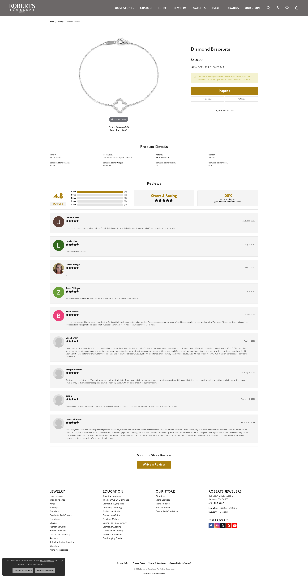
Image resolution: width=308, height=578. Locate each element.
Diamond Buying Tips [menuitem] (113, 504)
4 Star (73, 195)
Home (52, 22)
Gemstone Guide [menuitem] (111, 515)
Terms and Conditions (167, 511)
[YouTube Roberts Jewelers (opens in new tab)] (234, 525)
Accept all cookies (45, 570)
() (125, 192)
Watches (199, 8)
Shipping (207, 99)
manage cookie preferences (31, 564)
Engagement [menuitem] (56, 496)
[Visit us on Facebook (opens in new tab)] (211, 525)
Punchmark (159, 573)
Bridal (163, 8)
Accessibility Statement (180, 563)
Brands (233, 8)
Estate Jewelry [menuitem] (58, 531)
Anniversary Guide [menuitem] (112, 534)
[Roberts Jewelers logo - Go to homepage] (23, 7)
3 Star (73, 198)
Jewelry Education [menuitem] (112, 496)
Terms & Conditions (157, 563)
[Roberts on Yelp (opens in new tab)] (228, 525)
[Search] (268, 8)
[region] (119, 75)
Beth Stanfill (73, 312)
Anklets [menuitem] (54, 538)
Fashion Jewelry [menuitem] (58, 527)
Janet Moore (72, 218)
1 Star (73, 205)
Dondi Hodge (73, 265)
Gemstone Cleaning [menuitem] (113, 531)
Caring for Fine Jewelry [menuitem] (115, 523)
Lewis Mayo (72, 241)
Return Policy (123, 563)
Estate (216, 8)
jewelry (60, 22)
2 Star (73, 201)
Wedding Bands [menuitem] (57, 500)
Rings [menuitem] (52, 504)
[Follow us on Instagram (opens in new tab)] (217, 525)
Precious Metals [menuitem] (111, 519)
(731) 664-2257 (118, 130)
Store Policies (163, 504)
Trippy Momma (74, 370)
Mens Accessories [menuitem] (59, 550)
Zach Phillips (73, 288)
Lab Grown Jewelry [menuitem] (60, 534)
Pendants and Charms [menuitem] (61, 515)
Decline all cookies (22, 570)
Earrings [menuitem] (54, 508)
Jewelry (180, 8)
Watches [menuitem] (54, 546)
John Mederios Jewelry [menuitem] (62, 542)
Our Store (253, 8)
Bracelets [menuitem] (55, 511)
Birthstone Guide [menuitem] (111, 511)
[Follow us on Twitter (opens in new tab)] (223, 525)
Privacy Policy (163, 508)
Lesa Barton (72, 338)
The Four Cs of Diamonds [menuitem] (116, 500)
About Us (161, 496)
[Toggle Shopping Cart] (297, 8)
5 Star (73, 192)
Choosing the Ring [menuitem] (112, 508)
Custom (146, 8)
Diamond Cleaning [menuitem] (112, 527)
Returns (242, 99)
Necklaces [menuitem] (55, 519)
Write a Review (154, 464)
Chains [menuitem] (53, 523)
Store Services (163, 500)
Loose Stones (124, 8)
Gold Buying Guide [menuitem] (112, 538)
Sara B (69, 396)
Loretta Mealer (74, 419)
